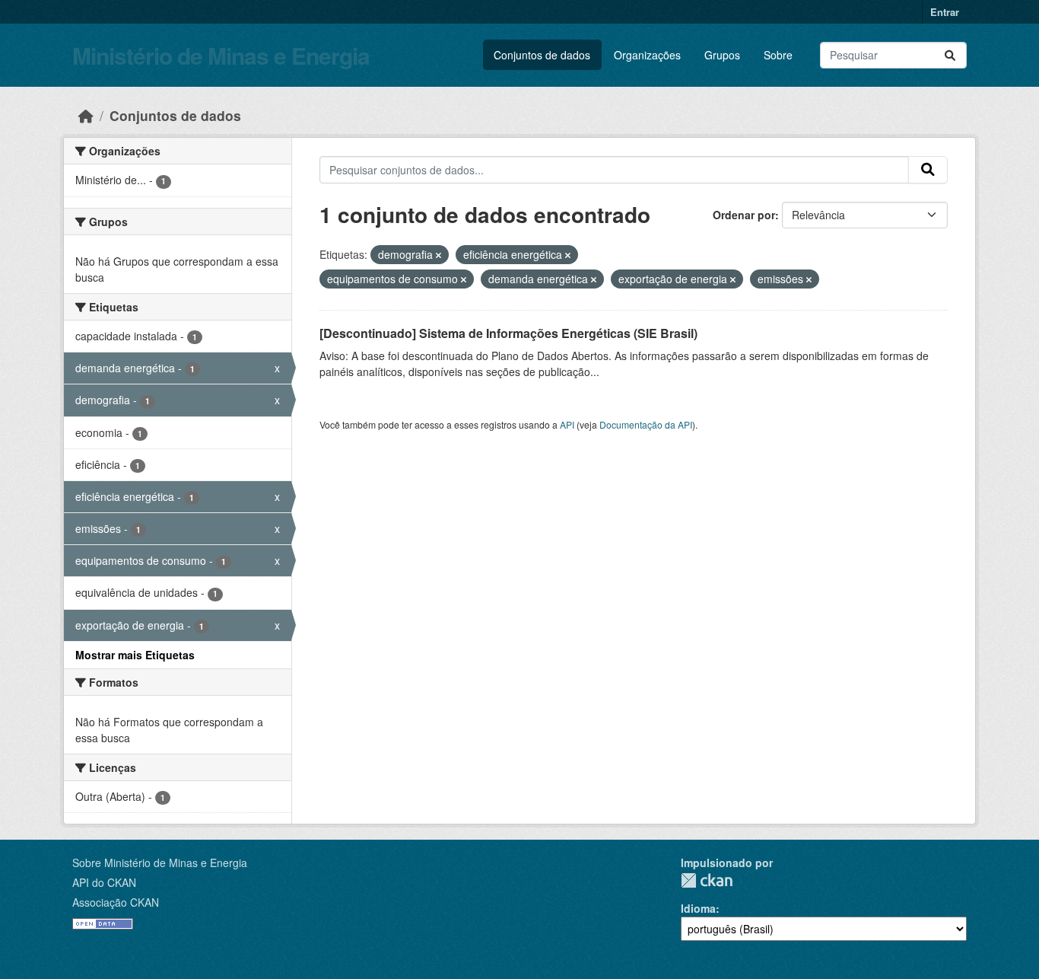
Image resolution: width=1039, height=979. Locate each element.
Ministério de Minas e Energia (221, 55)
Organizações (647, 54)
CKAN (706, 880)
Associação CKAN (115, 902)
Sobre (778, 54)
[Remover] (438, 255)
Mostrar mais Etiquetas (135, 654)
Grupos (722, 54)
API (567, 424)
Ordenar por (744, 214)
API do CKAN (104, 882)
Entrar (944, 12)
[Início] (86, 115)
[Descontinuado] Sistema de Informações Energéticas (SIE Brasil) (508, 333)
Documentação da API (645, 424)
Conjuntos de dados (542, 54)
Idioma (698, 908)
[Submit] (950, 55)
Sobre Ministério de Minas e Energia (159, 862)
